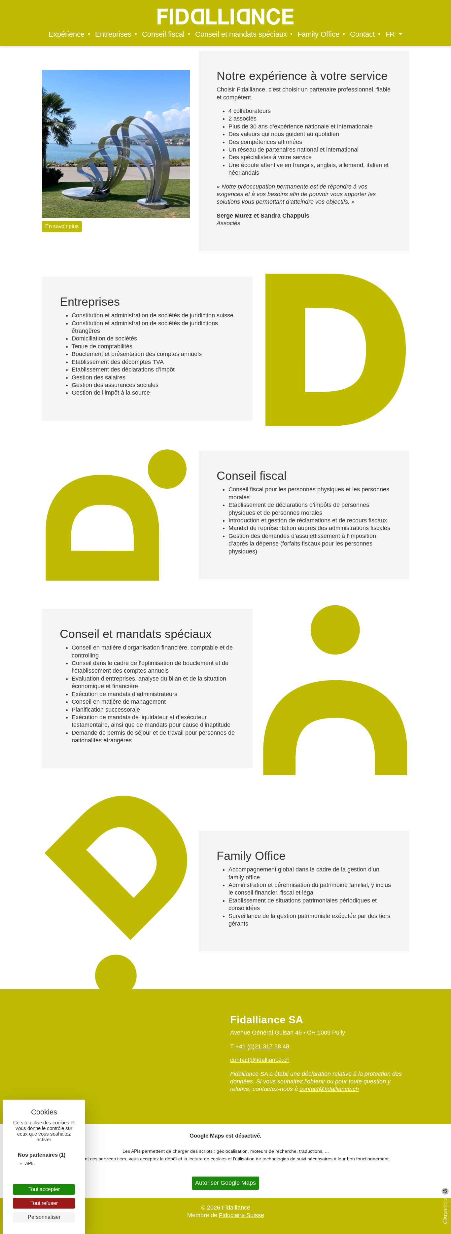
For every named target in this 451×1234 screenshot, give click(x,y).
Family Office (318, 34)
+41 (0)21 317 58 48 (262, 1046)
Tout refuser (44, 1203)
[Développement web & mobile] (447, 1210)
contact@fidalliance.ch (260, 1060)
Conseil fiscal (163, 34)
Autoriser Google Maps (225, 1183)
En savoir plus (62, 226)
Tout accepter (44, 1189)
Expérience (67, 34)
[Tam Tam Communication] (445, 1191)
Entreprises (113, 34)
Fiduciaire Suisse (241, 1215)
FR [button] (391, 34)
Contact (362, 34)
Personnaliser (44, 1217)
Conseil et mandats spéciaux (241, 34)
